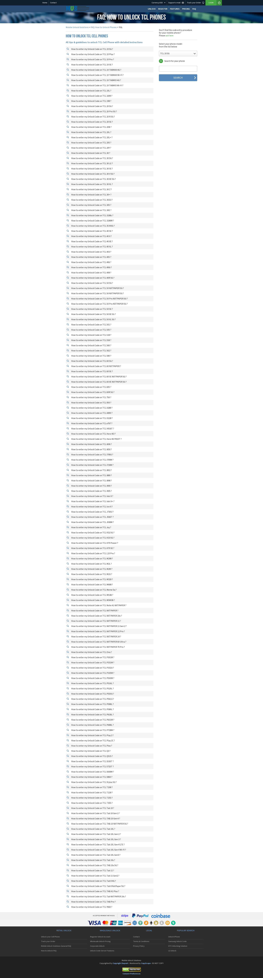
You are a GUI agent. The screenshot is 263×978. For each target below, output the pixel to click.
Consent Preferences (131, 973)
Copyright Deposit (120, 963)
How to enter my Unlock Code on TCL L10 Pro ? (93, 553)
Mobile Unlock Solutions (77, 27)
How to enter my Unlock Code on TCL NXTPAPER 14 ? (96, 636)
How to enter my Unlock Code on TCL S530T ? (92, 761)
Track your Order (48, 941)
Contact (53, 2)
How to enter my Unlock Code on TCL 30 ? (90, 153)
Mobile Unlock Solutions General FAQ (56, 946)
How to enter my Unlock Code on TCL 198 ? (91, 101)
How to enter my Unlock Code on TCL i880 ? (91, 475)
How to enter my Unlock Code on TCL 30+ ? (91, 194)
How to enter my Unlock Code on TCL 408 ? (91, 272)
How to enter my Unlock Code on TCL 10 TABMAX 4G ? (96, 69)
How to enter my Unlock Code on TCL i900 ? (91, 485)
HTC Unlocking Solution (177, 946)
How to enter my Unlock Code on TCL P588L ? (92, 704)
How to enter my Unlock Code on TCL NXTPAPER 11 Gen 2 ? (99, 626)
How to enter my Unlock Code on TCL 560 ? (91, 345)
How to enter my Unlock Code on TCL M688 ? (92, 584)
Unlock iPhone (174, 936)
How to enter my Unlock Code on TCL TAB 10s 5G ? (94, 865)
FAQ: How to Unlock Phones (104, 27)
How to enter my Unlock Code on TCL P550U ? (92, 693)
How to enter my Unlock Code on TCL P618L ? (92, 714)
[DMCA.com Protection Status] (131, 970)
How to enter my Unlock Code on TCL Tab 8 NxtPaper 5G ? (98, 886)
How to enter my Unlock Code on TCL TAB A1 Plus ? (95, 891)
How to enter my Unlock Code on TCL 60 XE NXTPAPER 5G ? (99, 381)
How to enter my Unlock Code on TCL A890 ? (91, 413)
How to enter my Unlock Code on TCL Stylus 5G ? (94, 782)
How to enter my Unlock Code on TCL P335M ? (92, 673)
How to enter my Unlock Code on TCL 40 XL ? (92, 246)
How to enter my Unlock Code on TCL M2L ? (91, 563)
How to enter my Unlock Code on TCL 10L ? (91, 90)
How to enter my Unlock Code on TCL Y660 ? (91, 906)
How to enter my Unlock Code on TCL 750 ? (91, 397)
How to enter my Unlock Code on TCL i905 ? (91, 491)
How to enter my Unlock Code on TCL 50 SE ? (92, 309)
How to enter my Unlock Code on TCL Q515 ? (92, 756)
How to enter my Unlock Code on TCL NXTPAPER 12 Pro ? (98, 631)
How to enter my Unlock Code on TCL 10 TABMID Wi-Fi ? (97, 85)
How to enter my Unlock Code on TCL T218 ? (92, 792)
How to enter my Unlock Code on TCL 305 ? (91, 205)
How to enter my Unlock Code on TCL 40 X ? (91, 236)
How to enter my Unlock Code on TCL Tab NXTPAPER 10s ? (98, 896)
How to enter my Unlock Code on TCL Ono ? (91, 652)
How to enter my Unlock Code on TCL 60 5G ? (92, 361)
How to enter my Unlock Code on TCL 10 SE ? (92, 64)
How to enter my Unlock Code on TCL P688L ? (92, 725)
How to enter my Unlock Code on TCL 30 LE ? (92, 163)
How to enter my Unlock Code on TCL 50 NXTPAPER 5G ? (97, 288)
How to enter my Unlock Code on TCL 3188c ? (92, 215)
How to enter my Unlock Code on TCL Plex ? (91, 745)
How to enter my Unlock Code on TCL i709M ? (92, 459)
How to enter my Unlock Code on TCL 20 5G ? (92, 106)
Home (44, 2)
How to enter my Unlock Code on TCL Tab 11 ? (92, 870)
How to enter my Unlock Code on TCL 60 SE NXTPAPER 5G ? (99, 376)
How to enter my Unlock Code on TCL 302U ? (92, 199)
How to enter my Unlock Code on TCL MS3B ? (92, 595)
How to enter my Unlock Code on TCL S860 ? (91, 777)
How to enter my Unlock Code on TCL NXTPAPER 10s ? (96, 615)
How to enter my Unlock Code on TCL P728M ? (92, 730)
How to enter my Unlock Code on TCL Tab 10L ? (93, 829)
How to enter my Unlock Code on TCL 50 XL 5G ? (93, 319)
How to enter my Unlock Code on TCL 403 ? (91, 251)
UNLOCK (152, 8)
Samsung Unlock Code (177, 941)
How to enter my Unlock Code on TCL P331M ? (92, 662)
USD (157, 2)
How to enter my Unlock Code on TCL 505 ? (91, 329)
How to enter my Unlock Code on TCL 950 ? (91, 402)
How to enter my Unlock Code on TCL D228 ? (92, 418)
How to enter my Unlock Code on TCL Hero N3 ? (93, 433)
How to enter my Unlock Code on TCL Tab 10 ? (92, 808)
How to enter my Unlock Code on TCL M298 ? (92, 558)
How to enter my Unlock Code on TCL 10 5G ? (92, 49)
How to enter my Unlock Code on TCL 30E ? (91, 210)
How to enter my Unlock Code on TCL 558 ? (91, 340)
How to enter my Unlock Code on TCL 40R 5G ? (92, 277)
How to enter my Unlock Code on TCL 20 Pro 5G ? (94, 111)
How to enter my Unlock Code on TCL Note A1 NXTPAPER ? (98, 605)
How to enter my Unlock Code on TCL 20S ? (91, 142)
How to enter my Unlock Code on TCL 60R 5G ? (92, 392)
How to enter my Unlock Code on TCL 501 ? (91, 324)
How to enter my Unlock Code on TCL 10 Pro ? (92, 59)
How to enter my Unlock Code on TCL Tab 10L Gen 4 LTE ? (98, 844)
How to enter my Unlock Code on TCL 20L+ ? (91, 137)
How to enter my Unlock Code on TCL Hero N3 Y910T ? (96, 439)
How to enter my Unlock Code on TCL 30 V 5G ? (93, 173)
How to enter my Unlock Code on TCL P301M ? (92, 657)
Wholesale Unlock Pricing (100, 941)
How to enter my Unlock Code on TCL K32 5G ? (92, 532)
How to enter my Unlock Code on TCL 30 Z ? (91, 189)
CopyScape (146, 963)
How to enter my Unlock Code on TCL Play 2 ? (92, 735)
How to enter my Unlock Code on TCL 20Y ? (91, 147)
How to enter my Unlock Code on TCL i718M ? (92, 465)
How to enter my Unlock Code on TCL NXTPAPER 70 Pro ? (98, 647)
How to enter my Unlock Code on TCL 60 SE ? (92, 371)
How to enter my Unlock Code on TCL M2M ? (91, 569)
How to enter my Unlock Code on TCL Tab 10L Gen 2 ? (96, 834)
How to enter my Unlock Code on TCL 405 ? (91, 257)
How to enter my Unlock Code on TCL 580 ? (91, 355)
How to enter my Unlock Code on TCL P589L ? (92, 709)
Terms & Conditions (141, 941)
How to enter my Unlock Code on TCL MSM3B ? (93, 600)
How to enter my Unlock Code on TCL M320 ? (92, 579)
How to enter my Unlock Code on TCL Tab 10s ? (93, 860)
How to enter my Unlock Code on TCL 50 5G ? (92, 283)
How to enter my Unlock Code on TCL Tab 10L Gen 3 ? (96, 839)
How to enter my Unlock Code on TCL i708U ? (92, 454)
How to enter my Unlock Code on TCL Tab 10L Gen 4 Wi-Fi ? (98, 849)
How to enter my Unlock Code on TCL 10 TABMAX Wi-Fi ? (97, 75)
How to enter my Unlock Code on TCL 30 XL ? (92, 184)
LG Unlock (172, 950)
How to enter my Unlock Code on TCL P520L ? (92, 688)
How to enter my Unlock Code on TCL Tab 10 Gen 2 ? (95, 813)
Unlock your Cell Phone (50, 936)
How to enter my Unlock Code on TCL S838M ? (92, 771)
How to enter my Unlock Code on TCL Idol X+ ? (92, 501)
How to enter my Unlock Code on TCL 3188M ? (92, 220)
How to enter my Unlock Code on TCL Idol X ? (92, 496)
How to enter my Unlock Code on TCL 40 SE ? (92, 231)
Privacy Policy (139, 946)
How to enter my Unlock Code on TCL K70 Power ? (94, 543)
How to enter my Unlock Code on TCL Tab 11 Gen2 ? (95, 875)
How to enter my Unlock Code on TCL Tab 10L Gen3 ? (95, 855)
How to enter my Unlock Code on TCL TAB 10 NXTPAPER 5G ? (99, 823)
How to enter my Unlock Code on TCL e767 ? (91, 423)
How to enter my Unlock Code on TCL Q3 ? (91, 751)
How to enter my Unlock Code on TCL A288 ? (91, 407)
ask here (169, 35)
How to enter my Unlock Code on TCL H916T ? (92, 428)
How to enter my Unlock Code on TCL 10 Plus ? (93, 54)
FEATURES (175, 8)
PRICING (186, 8)
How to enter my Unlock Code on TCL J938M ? (92, 522)
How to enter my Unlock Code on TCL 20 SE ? (92, 121)
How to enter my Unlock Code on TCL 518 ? (91, 335)
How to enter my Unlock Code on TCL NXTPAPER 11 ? (96, 621)
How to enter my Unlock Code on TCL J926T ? (92, 517)
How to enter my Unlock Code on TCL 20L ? (91, 132)
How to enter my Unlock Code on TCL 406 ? (91, 262)
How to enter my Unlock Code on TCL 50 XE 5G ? (93, 314)
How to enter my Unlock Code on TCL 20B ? (91, 127)
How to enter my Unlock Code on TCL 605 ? (91, 387)
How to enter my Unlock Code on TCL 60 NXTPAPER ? (96, 366)
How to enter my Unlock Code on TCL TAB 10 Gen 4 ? (95, 818)
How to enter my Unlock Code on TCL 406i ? (91, 267)
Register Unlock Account (100, 936)
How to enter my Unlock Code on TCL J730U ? (92, 511)
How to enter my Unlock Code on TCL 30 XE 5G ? (93, 179)
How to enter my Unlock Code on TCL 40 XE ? (92, 241)
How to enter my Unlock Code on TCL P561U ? (92, 699)
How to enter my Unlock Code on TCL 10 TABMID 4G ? (96, 80)
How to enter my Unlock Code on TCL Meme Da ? (94, 589)
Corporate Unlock (97, 946)
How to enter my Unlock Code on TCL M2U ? (91, 574)
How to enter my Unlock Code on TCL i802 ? (91, 470)
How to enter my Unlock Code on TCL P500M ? (92, 678)
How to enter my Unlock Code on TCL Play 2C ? (93, 740)
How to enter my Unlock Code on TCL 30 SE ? (92, 168)
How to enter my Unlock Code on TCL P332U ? (92, 667)
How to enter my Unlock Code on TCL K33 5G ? (92, 537)
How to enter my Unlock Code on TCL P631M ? (92, 719)
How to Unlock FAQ (48, 950)
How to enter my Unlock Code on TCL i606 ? (91, 444)
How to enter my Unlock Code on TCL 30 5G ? (92, 158)
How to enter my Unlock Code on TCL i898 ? (91, 480)
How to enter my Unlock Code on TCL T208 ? (92, 787)
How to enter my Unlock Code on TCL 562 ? (91, 350)
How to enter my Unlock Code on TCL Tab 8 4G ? (93, 880)
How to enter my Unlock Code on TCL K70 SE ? (92, 548)
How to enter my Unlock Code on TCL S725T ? (92, 766)
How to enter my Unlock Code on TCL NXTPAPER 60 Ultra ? (98, 641)
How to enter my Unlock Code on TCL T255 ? (92, 797)
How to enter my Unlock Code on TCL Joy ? (91, 527)
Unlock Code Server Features (102, 950)
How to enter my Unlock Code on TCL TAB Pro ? (93, 901)
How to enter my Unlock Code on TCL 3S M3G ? (93, 225)
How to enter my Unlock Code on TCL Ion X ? (92, 506)
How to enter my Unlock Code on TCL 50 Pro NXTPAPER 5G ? (99, 298)
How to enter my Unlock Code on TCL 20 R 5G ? (93, 116)
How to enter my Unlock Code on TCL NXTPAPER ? (94, 610)
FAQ (194, 8)
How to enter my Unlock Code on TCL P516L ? (92, 683)
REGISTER (162, 8)
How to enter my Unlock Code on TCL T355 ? (92, 803)
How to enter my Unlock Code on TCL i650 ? (91, 449)
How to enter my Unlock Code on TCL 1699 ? (91, 95)
